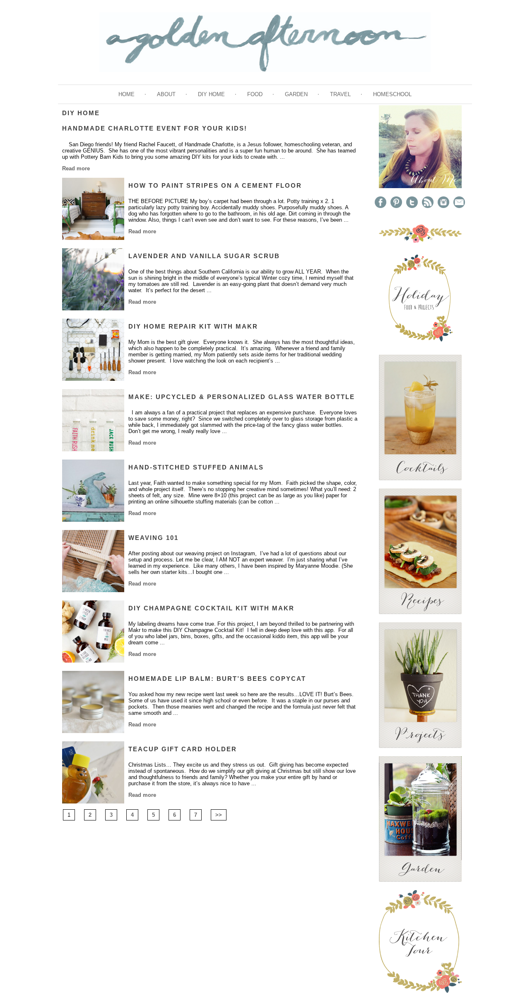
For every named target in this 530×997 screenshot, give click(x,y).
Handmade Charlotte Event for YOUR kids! (154, 128)
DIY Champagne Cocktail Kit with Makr (211, 608)
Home (126, 94)
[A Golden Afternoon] (420, 186)
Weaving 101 (153, 537)
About (166, 94)
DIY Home (211, 94)
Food (255, 94)
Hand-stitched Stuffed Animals (196, 467)
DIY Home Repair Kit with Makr (193, 326)
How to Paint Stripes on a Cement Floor (215, 185)
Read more (76, 168)
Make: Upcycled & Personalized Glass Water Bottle (241, 396)
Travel (340, 94)
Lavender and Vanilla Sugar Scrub (204, 255)
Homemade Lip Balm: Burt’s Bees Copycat (217, 678)
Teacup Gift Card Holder (182, 749)
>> (218, 815)
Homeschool (392, 94)
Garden (296, 94)
